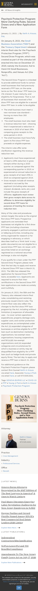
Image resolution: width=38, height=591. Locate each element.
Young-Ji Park (30, 373)
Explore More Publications (11, 562)
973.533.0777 (27, 4)
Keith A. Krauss (27, 370)
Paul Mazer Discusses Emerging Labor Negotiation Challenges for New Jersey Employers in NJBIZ (18, 505)
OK (19, 588)
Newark (6, 471)
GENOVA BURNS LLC (16, 380)
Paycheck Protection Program (16, 386)
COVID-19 (32, 380)
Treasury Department (16, 47)
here (18, 277)
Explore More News (8, 528)
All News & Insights (12, 10)
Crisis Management (10, 456)
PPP (5, 383)
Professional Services (11, 463)
